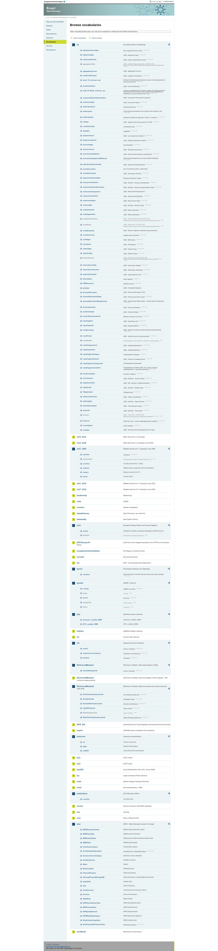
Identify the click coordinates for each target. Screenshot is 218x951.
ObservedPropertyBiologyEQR (93, 877)
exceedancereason (89, 173)
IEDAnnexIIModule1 (85, 665)
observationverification (91, 269)
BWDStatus (87, 842)
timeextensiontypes (90, 406)
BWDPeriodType (88, 834)
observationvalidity (89, 265)
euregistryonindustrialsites (88, 551)
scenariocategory (89, 374)
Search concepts (97, 38)
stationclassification (90, 397)
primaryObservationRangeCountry (95, 301)
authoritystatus (88, 117)
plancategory (87, 279)
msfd (79, 781)
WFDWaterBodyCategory (91, 916)
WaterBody (87, 899)
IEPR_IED (81, 725)
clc (84, 742)
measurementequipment (91, 191)
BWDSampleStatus (89, 838)
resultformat (87, 336)
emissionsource (88, 149)
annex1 (85, 648)
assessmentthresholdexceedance (94, 98)
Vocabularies (51, 42)
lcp (78, 776)
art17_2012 (81, 483)
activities (86, 454)
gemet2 (80, 583)
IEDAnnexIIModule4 (85, 686)
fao (78, 563)
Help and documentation (55, 22)
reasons (86, 472)
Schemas (49, 38)
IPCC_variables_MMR (90, 624)
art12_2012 (81, 437)
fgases (80, 569)
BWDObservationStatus (91, 829)
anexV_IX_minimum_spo (92, 80)
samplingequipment (90, 345)
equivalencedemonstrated (92, 164)
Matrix (85, 864)
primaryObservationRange (92, 296)
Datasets (49, 26)
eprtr (79, 525)
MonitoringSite (88, 868)
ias (78, 637)
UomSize (86, 894)
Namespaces (51, 50)
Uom (84, 886)
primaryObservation (90, 292)
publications (82, 794)
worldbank (81, 932)
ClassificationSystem (90, 847)
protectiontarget (88, 312)
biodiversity (82, 495)
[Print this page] (157, 1)
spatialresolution (89, 383)
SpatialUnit (87, 881)
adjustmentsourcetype (91, 50)
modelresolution (89, 235)
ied (78, 643)
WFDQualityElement (90, 911)
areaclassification (89, 86)
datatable (86, 131)
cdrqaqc (86, 122)
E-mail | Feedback (52, 944)
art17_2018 (81, 489)
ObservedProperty (89, 873)
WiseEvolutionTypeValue (91, 920)
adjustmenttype (88, 55)
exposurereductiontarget (91, 178)
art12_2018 (81, 443)
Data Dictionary (63, 17)
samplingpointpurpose (91, 359)
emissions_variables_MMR (92, 620)
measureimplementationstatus (93, 187)
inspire (80, 730)
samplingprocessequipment (93, 363)
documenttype (88, 145)
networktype (87, 249)
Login (153, 1)
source (85, 598)
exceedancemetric (89, 169)
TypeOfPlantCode (89, 708)
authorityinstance (89, 107)
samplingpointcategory (91, 354)
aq (78, 45)
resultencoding (88, 330)
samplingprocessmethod (91, 368)
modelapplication (89, 214)
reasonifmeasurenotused (91, 316)
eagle (85, 746)
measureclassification (90, 182)
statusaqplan (87, 401)
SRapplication (88, 392)
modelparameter (88, 230)
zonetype (86, 430)
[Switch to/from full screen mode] (160, 1)
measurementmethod (90, 196)
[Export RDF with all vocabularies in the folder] (169, 44)
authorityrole (87, 111)
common (80, 507)
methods (86, 468)
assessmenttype (88, 102)
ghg (78, 614)
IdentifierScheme (89, 860)
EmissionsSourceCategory (92, 856)
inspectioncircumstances (92, 653)
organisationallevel (89, 274)
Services (49, 46)
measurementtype (89, 200)
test (78, 812)
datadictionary (83, 513)
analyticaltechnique (90, 75)
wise (79, 824)
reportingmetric (88, 325)
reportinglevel (88, 321)
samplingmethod (89, 350)
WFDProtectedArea (89, 907)
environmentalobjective (91, 154)
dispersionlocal (88, 135)
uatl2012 (86, 751)
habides (80, 631)
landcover (81, 736)
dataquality (81, 519)
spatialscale (87, 387)
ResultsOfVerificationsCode (92, 703)
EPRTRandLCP (83, 542)
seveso (80, 806)
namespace (87, 244)
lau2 (78, 764)
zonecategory (87, 425)
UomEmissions (88, 890)
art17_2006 (81, 449)
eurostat (80, 557)
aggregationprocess (90, 71)
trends (85, 476)
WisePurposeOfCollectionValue (94, 924)
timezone (86, 421)
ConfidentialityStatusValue (92, 851)
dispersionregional (89, 140)
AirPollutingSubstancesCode (93, 694)
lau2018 (80, 770)
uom (79, 818)
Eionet (55, 17)
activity (85, 531)
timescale (86, 410)
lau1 (78, 758)
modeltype (86, 239)
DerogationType (88, 699)
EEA (55, 1)
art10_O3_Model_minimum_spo (94, 91)
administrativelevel (89, 59)
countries (86, 464)
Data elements (51, 34)
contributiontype (89, 126)
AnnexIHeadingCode (90, 671)
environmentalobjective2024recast (95, 158)
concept (86, 589)
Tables (48, 30)
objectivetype (87, 253)
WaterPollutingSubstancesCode (94, 717)
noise (79, 788)
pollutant (86, 288)
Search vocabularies (79, 38)
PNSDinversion (88, 283)
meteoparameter (88, 210)
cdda (79, 501)
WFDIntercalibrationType (91, 903)
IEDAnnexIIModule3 (85, 678)
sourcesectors (88, 378)
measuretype (87, 205)
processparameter (89, 307)
